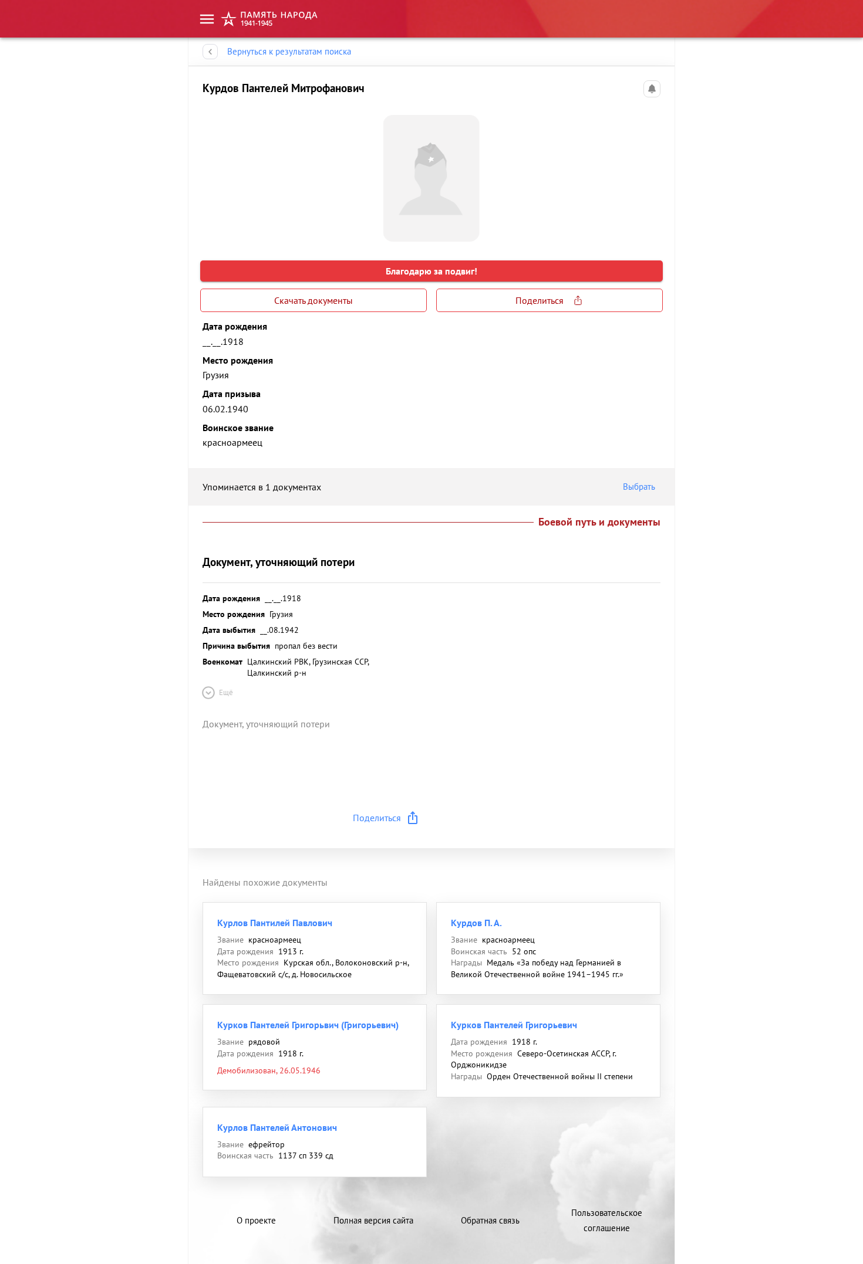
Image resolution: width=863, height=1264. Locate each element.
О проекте (256, 1220)
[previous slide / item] (212, 173)
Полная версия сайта (373, 1220)
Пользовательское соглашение (606, 1220)
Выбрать (639, 486)
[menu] (207, 19)
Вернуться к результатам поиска (289, 51)
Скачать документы (313, 300)
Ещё (226, 692)
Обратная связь (490, 1220)
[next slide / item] (651, 173)
